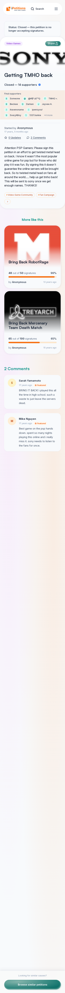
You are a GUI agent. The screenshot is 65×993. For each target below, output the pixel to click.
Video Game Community (19, 195)
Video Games (13, 43)
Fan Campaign (46, 195)
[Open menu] (56, 9)
